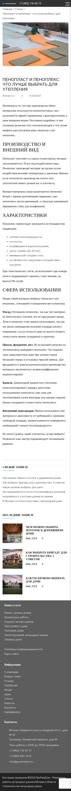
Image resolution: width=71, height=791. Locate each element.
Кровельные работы (16, 617)
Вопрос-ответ (12, 676)
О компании (11, 672)
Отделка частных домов (18, 621)
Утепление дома (14, 630)
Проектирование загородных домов (26, 635)
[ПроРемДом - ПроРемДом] (11, 3)
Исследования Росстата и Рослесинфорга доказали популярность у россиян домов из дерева (34, 494)
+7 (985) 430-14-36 (20, 756)
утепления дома (27, 130)
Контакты (10, 707)
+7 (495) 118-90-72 (30, 3)
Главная (7, 9)
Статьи (19, 9)
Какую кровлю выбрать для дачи (23, 487)
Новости (9, 703)
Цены (7, 694)
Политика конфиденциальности (23, 649)
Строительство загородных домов (22, 786)
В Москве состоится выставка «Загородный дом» (32, 501)
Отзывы (9, 680)
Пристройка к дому (16, 626)
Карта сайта (11, 653)
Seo (13, 95)
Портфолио (11, 685)
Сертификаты (12, 712)
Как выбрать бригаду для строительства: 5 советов (34, 482)
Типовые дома (13, 639)
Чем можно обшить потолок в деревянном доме (32, 478)
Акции (8, 689)
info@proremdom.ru (21, 761)
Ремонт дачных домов (17, 612)
